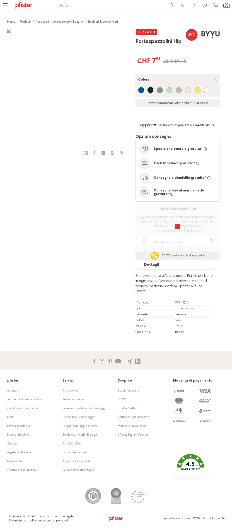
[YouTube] (118, 360)
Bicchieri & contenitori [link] (102, 22)
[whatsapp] (112, 153)
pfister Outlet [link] (127, 408)
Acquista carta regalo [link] (77, 461)
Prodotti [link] (25, 22)
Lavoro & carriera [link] (18, 426)
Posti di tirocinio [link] (18, 435)
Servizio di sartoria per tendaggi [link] (84, 408)
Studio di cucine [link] (128, 390)
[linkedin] (103, 153)
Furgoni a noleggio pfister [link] (80, 426)
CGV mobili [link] (17, 516)
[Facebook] (94, 360)
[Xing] (130, 360)
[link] (182, 5)
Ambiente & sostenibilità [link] (24, 399)
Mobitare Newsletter (132, 426)
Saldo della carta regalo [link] (78, 470)
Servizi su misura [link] (74, 399)
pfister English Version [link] (133, 435)
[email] (85, 153)
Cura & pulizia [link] (72, 443)
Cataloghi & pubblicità (22, 408)
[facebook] (94, 153)
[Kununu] (138, 360)
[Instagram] (102, 360)
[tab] (174, 266)
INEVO (122, 399)
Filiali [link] (10, 417)
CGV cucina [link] (36, 516)
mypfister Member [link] (19, 452)
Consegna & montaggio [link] (79, 417)
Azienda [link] (12, 390)
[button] (190, 465)
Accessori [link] (42, 22)
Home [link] (11, 22)
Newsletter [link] (15, 461)
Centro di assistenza (21, 470)
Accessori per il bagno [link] (68, 22)
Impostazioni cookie (177, 518)
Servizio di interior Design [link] (80, 435)
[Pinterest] (110, 360)
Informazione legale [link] (60, 516)
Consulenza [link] (71, 390)
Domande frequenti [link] (76, 452)
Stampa (12, 443)
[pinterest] (121, 153)
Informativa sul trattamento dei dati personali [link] (39, 520)
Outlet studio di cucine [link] (133, 417)
